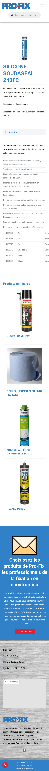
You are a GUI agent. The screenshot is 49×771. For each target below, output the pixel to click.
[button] (42, 6)
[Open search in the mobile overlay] (24, 15)
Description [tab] (11, 132)
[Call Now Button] (5, 764)
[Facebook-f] (24, 750)
